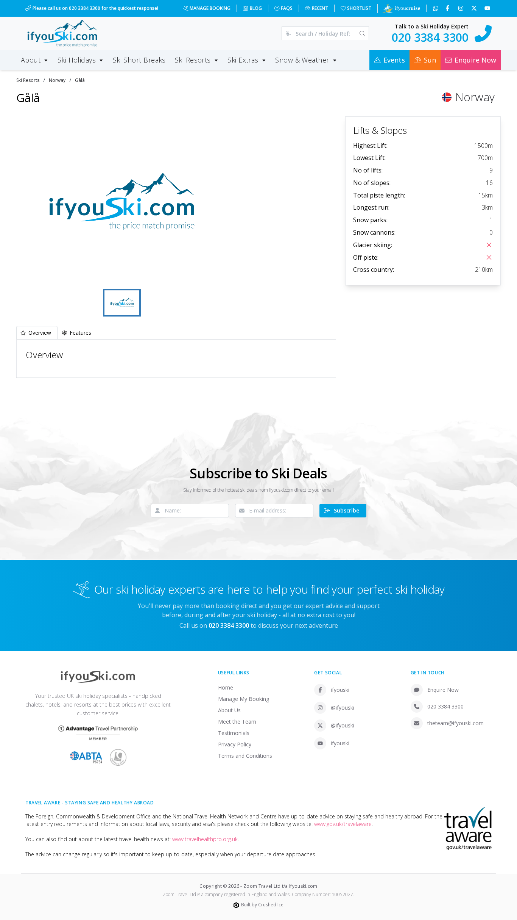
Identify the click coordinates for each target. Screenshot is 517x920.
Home (225, 687)
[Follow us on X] (474, 8)
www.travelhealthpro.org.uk (205, 839)
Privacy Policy (234, 744)
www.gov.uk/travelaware (343, 824)
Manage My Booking (243, 698)
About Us (229, 710)
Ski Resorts (27, 80)
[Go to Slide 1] (122, 303)
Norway (57, 80)
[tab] (37, 332)
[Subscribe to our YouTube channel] (488, 8)
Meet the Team (237, 721)
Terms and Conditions (245, 755)
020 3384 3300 (445, 706)
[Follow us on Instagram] (461, 8)
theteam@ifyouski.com (455, 723)
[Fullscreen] (216, 275)
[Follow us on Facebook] (448, 8)
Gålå (80, 80)
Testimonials (233, 733)
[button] (121, 201)
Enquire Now (443, 689)
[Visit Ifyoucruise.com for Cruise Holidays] (401, 8)
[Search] (362, 33)
